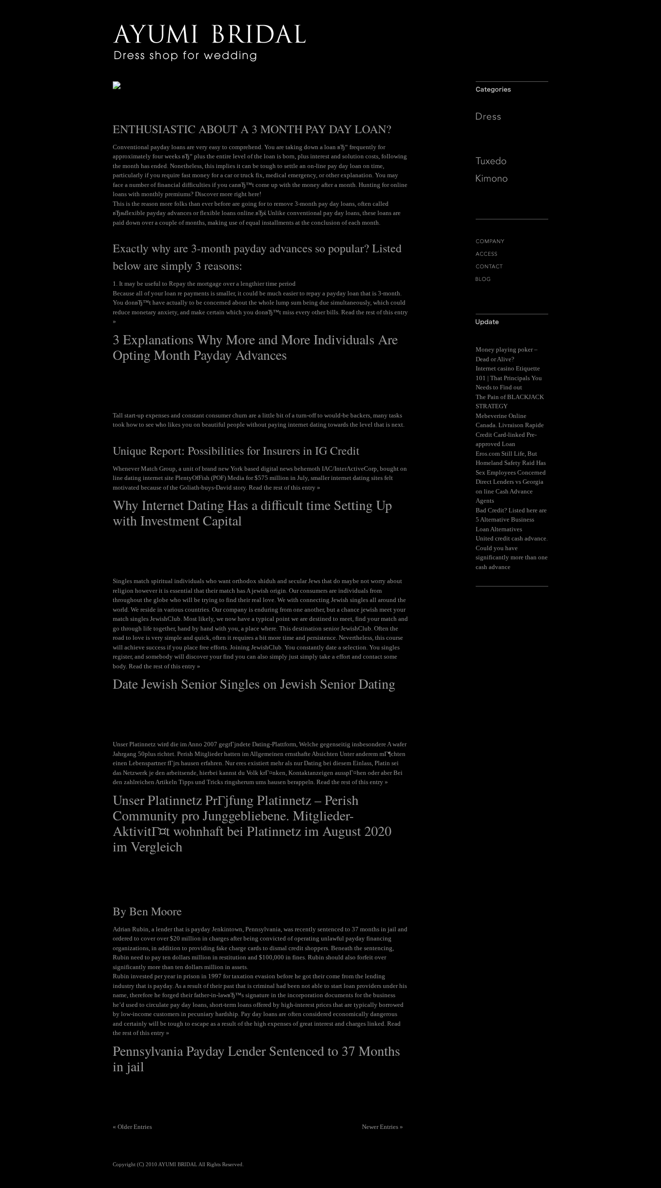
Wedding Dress (512, 133)
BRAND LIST (512, 291)
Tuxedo (512, 161)
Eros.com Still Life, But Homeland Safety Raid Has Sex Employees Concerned (511, 463)
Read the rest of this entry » (284, 487)
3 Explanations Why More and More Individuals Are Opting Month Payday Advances (255, 347)
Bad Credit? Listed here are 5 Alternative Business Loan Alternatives (511, 520)
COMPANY (512, 241)
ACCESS (512, 254)
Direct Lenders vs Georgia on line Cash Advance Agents (509, 491)
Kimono (512, 178)
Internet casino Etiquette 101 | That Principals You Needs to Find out (509, 378)
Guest (512, 196)
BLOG (512, 279)
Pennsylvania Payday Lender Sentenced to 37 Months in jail (256, 1058)
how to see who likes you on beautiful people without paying (206, 424)
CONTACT (512, 266)
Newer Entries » (382, 1126)
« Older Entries (132, 1126)
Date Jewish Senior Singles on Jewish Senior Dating (254, 683)
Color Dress (512, 144)
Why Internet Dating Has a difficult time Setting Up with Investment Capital (252, 512)
